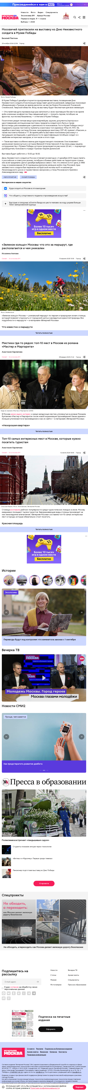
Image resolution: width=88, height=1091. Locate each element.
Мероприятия (10, 177)
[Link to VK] (9, 993)
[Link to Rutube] (4, 998)
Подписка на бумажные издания (58, 1049)
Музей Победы (28, 177)
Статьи (53, 975)
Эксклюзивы (11, 592)
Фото (33, 12)
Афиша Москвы (43, 15)
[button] (82, 580)
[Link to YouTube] (24, 993)
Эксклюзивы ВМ (28, 15)
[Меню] (84, 17)
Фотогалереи (55, 985)
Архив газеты (73, 975)
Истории (9, 570)
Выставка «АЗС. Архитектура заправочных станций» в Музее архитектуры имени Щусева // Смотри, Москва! (73, 580)
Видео (40, 12)
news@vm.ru (76, 1072)
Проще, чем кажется (15, 717)
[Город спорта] (66, 17)
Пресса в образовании (77, 985)
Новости (24, 12)
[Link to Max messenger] (4, 993)
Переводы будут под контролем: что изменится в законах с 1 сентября (40, 639)
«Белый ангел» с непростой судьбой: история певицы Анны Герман (35, 580)
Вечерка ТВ (10, 650)
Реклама (39, 1049)
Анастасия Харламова (12, 352)
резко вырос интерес (20, 414)
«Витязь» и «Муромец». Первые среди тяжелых (32, 858)
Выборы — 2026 (28, 22)
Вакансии (44, 1052)
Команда (53, 1052)
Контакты (63, 1052)
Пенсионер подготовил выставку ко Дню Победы (33, 870)
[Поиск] (75, 17)
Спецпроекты (52, 12)
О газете (30, 1049)
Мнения (53, 980)
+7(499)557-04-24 (16, 1072)
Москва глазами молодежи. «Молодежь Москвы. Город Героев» (44, 678)
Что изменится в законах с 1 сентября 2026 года (44, 612)
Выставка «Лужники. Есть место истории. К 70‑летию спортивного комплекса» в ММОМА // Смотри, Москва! (9, 580)
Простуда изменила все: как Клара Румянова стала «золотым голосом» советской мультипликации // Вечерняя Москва (47, 580)
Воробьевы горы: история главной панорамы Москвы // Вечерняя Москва (22, 580)
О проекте (44, 883)
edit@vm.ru (40, 1072)
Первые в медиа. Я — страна (33, 19)
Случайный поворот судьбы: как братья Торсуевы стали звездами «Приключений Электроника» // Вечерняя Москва (60, 580)
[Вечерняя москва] (13, 1052)
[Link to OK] (14, 993)
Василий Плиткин (10, 38)
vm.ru (4, 1070)
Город (21, 43)
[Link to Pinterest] (9, 998)
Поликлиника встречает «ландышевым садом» (25, 840)
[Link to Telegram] (29, 993)
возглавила (15, 510)
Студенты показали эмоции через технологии (32, 847)
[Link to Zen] (19, 993)
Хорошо (79, 1087)
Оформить (50, 1029)
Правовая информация (36, 1055)
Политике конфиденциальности (45, 1088)
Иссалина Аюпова (10, 253)
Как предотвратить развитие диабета (44, 737)
